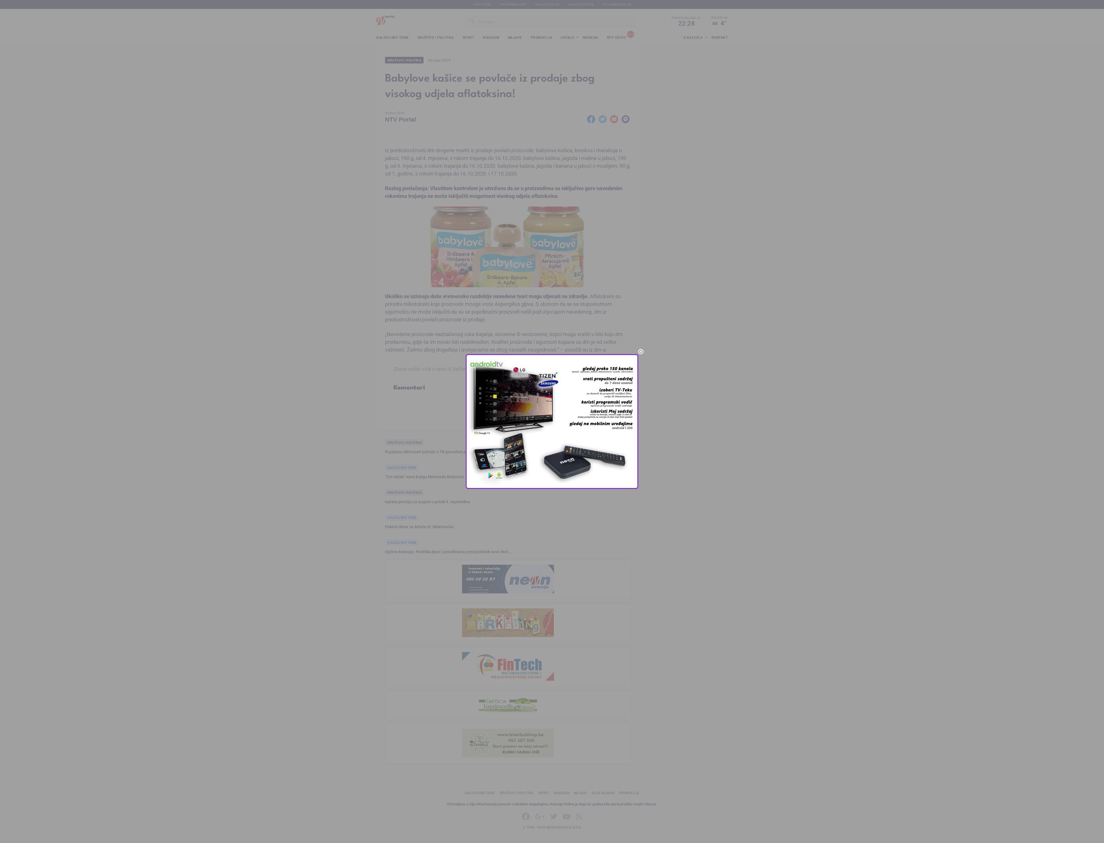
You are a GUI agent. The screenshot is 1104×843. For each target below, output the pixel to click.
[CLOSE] (641, 351)
